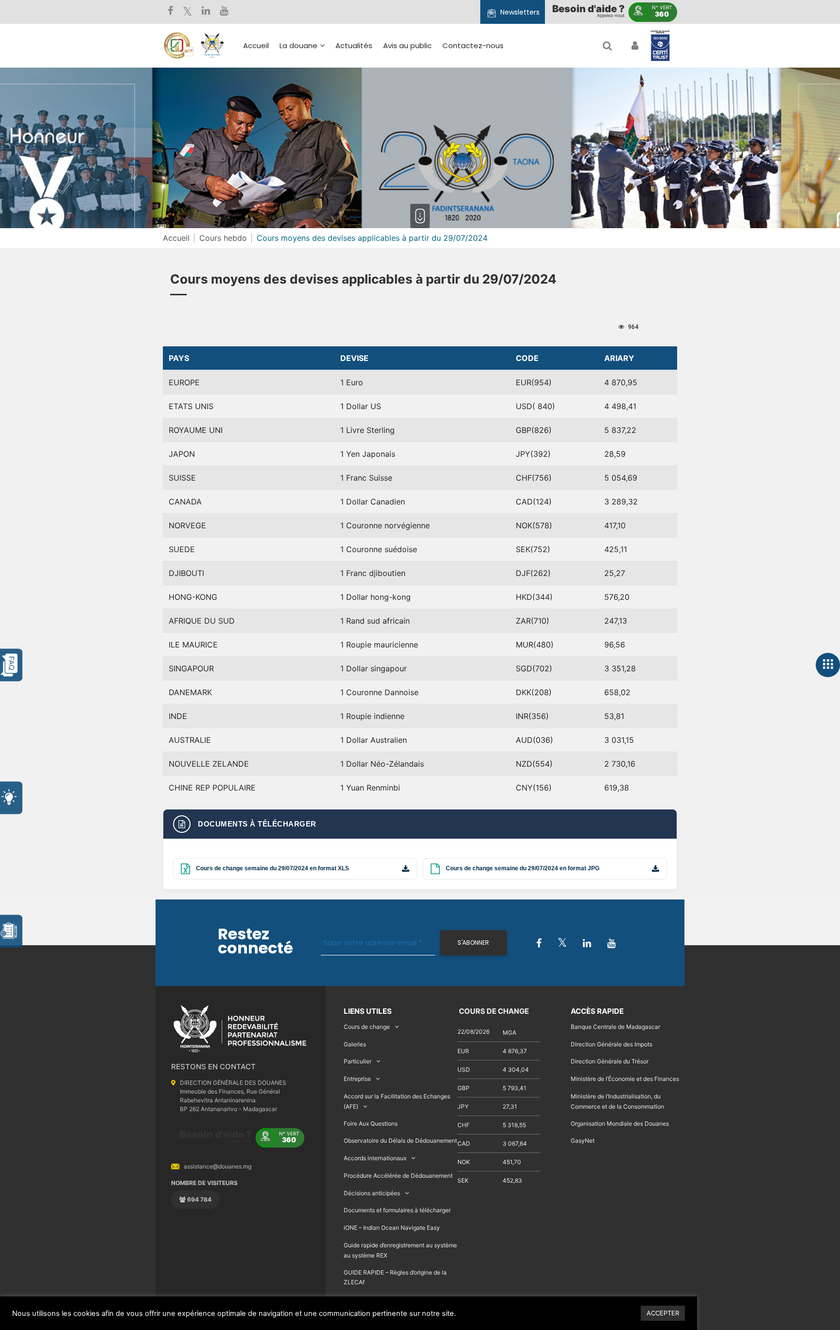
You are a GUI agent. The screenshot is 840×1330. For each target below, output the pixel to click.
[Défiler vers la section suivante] (420, 216)
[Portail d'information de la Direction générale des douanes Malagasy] (212, 45)
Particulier (357, 1061)
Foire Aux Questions (371, 1123)
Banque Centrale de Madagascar (615, 1026)
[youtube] (223, 12)
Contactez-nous (473, 45)
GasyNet (583, 1140)
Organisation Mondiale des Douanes (620, 1123)
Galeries (355, 1044)
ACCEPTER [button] (663, 1313)
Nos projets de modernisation (445, 162)
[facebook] (170, 12)
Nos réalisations (313, 120)
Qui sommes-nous (318, 78)
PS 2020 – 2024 (389, 138)
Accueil (256, 45)
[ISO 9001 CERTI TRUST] (660, 46)
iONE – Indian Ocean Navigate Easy (392, 1227)
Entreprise (357, 1078)
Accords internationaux (375, 1158)
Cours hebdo (223, 238)
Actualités (353, 45)
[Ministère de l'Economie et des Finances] (178, 45)
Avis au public (407, 45)
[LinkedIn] (205, 12)
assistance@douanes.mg (217, 1166)
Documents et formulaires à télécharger (397, 1210)
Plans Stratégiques (319, 106)
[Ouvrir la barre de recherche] (607, 46)
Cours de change (367, 1026)
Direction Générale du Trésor (609, 1061)
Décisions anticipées (372, 1193)
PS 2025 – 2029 (389, 124)
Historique (303, 92)
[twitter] (187, 12)
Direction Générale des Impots (611, 1044)
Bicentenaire (308, 134)
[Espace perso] (633, 46)
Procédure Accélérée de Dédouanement (398, 1175)
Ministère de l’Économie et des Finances (625, 1078)
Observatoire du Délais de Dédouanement (400, 1140)
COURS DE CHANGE (493, 1011)
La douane (298, 45)
